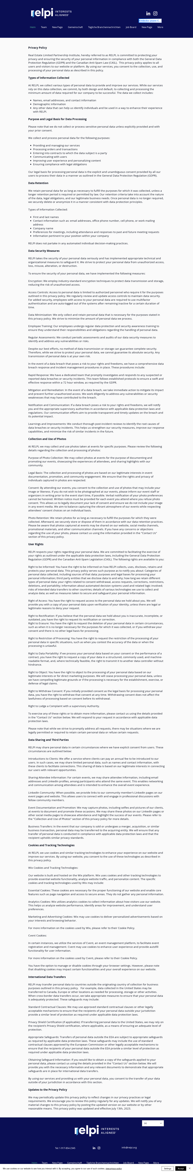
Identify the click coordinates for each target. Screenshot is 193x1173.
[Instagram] (155, 13)
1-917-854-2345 (67, 1148)
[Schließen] (189, 1168)
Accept (181, 1168)
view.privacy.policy (114, 1168)
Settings (167, 1168)
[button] (104, 27)
